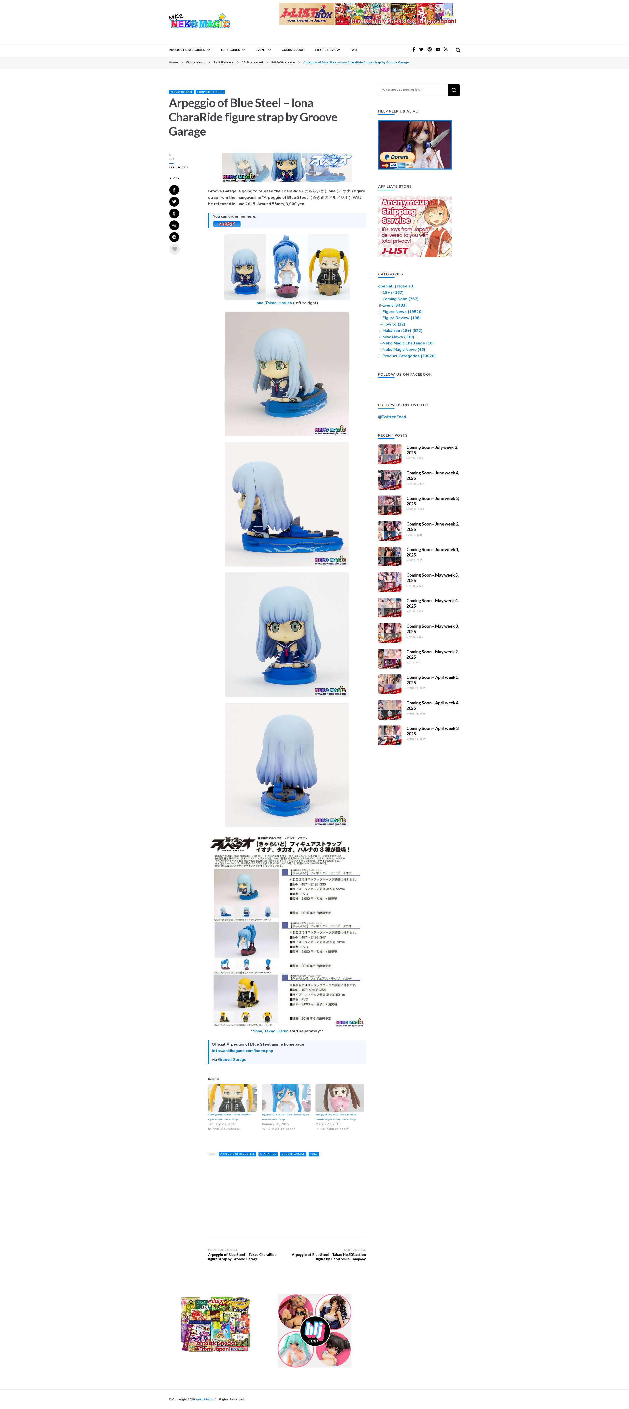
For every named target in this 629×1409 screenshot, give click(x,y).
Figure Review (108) (402, 318)
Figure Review (327, 50)
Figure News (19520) (403, 311)
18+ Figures (230, 50)
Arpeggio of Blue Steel (237, 1154)
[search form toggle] (458, 50)
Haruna (285, 303)
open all (386, 286)
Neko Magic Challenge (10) (408, 343)
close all (405, 286)
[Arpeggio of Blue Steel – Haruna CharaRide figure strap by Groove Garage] (232, 1098)
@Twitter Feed (392, 417)
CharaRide (268, 1154)
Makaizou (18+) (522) (403, 330)
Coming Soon (293, 50)
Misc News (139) (398, 337)
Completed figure (210, 92)
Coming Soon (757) (401, 299)
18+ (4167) (393, 292)
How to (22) (394, 324)
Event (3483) (395, 305)
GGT (171, 158)
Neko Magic (204, 1399)
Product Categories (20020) (409, 356)
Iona (259, 303)
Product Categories (187, 50)
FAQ (354, 50)
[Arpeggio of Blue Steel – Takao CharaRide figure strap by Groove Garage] (286, 1098)
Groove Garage (232, 1059)
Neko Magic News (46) (404, 349)
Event (261, 50)
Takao (271, 303)
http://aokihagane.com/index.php (242, 1050)
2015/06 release (182, 92)
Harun (282, 1031)
